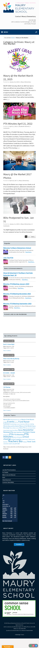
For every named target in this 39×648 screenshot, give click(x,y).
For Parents (5, 472)
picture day (6, 434)
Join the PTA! (8, 258)
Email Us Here (29, 630)
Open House (30, 432)
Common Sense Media (8, 482)
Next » (33, 236)
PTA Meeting (18, 434)
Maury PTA (22, 428)
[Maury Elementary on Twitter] (6, 457)
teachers (5, 442)
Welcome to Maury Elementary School (17, 248)
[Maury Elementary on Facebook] (3, 457)
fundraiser (6, 424)
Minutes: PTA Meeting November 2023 (17, 294)
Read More (19, 544)
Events (10, 421)
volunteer (5, 443)
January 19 (18, 424)
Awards (15, 419)
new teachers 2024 (19, 432)
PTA (11, 434)
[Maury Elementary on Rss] (10, 457)
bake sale (19, 419)
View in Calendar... (7, 350)
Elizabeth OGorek (24, 126)
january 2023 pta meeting (27, 424)
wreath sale (11, 443)
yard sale (17, 443)
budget (5, 422)
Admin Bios (7, 419)
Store (3, 477)
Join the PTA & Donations (9, 470)
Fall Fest (16, 422)
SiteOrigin (18, 634)
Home (12, 37)
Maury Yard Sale (28, 428)
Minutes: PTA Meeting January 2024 (16, 284)
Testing (24, 442)
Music (16, 430)
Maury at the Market (25, 426)
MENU (6, 32)
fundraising (13, 424)
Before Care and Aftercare (8, 475)
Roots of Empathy (17, 437)
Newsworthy (8, 432)
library (5, 426)
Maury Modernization (14, 428)
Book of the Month (27, 419)
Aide (12, 419)
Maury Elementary (26, 82)
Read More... (28, 252)
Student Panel (25, 439)
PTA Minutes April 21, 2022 (17, 123)
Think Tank (31, 441)
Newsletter (28, 429)
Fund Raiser (24, 421)
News (20, 430)
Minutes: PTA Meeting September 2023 (17, 304)
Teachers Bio (15, 441)
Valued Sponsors (6, 480)
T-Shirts (30, 439)
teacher (33, 439)
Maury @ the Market (13, 426)
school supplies (16, 439)
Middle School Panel (10, 430)
